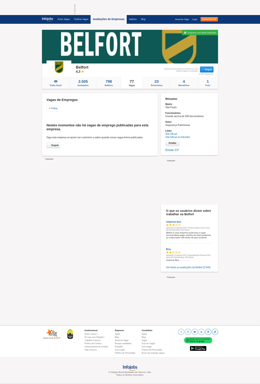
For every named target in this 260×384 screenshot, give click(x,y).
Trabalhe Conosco (92, 340)
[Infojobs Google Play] (198, 348)
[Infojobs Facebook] (181, 332)
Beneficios (183, 82)
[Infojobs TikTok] (215, 332)
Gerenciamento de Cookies (96, 346)
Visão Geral (56, 85)
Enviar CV (172, 150)
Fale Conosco (91, 350)
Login (194, 19)
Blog (143, 19)
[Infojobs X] (188, 332)
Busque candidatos (123, 343)
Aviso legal (120, 350)
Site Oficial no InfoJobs (177, 137)
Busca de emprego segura (153, 353)
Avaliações (83, 82)
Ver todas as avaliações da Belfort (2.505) (188, 267)
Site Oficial (171, 134)
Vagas (132, 82)
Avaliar (172, 143)
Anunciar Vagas (122, 340)
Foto (207, 82)
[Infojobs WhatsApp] (198, 340)
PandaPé (119, 346)
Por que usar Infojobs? (94, 337)
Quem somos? (91, 334)
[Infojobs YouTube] (195, 332)
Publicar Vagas (81, 19)
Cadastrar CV (209, 19)
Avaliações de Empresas (108, 19)
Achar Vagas (64, 19)
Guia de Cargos (148, 343)
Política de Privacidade (125, 353)
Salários (133, 19)
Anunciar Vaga (182, 19)
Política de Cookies (93, 343)
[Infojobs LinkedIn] (201, 332)
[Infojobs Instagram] (208, 332)
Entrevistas (156, 82)
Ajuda (117, 334)
